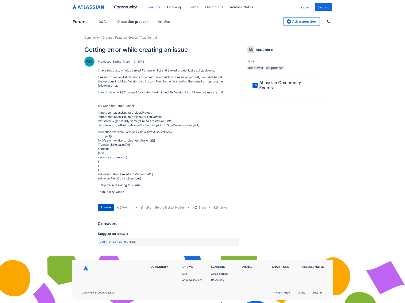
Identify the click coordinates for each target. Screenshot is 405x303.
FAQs (184, 273)
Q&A (103, 21)
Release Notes (241, 7)
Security (318, 292)
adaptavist (255, 68)
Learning (174, 7)
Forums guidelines (191, 279)
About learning (219, 273)
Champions (214, 7)
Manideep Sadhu (109, 61)
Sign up (323, 7)
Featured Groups (126, 37)
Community (125, 7)
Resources (217, 279)
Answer (105, 207)
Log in (304, 7)
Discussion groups (132, 21)
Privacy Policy (281, 292)
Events (193, 7)
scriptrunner (274, 68)
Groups (107, 37)
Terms (301, 292)
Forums (154, 7)
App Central (148, 37)
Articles (164, 21)
